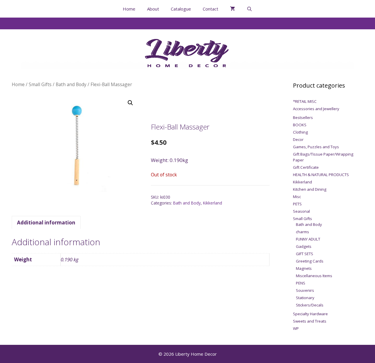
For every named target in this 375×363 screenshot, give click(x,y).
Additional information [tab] (46, 222)
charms (302, 231)
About (153, 9)
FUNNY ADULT (308, 239)
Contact (210, 9)
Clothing (300, 132)
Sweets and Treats (309, 321)
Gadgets (303, 246)
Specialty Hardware (310, 313)
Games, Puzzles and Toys (316, 146)
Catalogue (181, 9)
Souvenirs (305, 290)
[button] (130, 103)
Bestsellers (303, 117)
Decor (298, 139)
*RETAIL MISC (305, 101)
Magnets (304, 268)
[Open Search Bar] (249, 9)
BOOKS (299, 124)
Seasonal (301, 211)
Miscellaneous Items (314, 275)
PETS (297, 204)
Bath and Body (71, 84)
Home (129, 9)
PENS (300, 283)
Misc (297, 196)
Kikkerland (212, 203)
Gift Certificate (306, 167)
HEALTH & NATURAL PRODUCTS (321, 174)
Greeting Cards (309, 261)
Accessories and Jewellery (316, 108)
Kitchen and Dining (309, 189)
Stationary (305, 297)
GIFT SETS (304, 253)
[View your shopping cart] (232, 9)
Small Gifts (40, 84)
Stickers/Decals (309, 305)
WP (296, 328)
